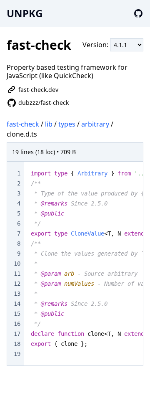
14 (17, 303)
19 (17, 353)
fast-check (23, 124)
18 (17, 343)
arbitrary (95, 124)
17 (17, 333)
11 (17, 273)
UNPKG (24, 13)
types (66, 124)
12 (17, 283)
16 (17, 323)
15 (17, 313)
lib (48, 124)
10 (17, 263)
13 (17, 293)
